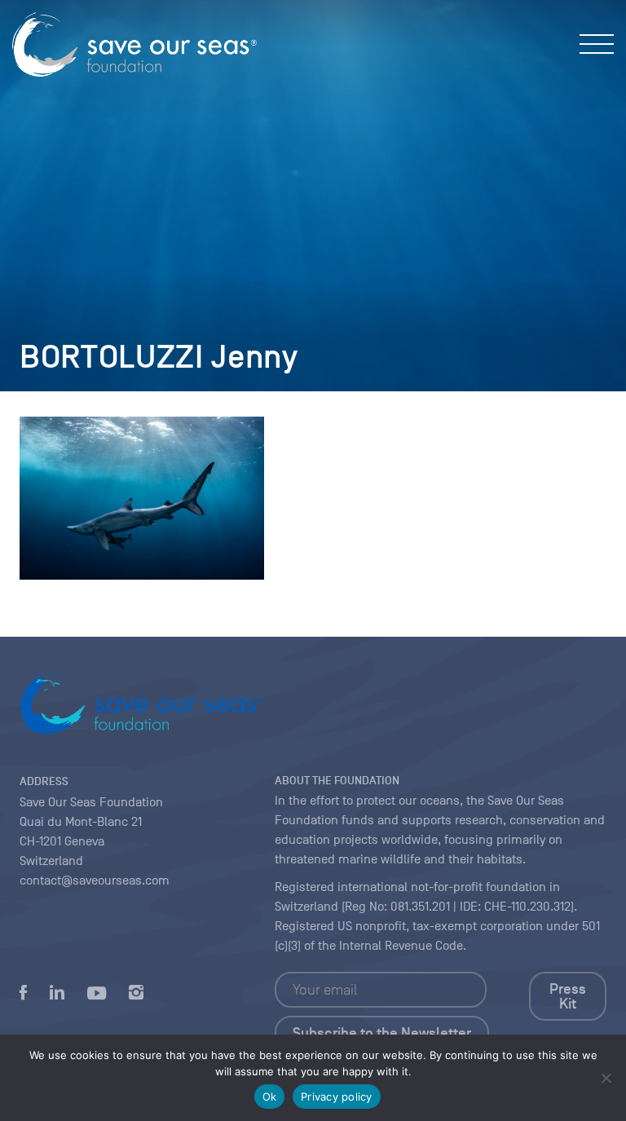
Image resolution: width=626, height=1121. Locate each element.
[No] (605, 1078)
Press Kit (567, 996)
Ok (269, 1096)
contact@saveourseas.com (95, 880)
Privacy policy (337, 1096)
